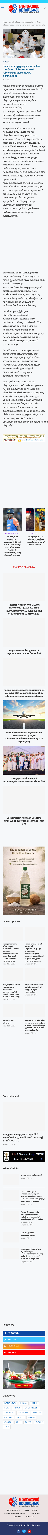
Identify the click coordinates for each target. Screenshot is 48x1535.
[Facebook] (18, 1531)
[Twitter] (24, 1531)
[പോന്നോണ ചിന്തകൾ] (11, 1179)
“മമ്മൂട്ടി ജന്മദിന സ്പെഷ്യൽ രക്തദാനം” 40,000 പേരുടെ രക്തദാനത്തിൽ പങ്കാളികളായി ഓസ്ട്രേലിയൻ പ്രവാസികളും (11, 952)
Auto (6, 1427)
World (35, 1403)
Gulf (18, 1422)
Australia (8, 1413)
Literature (23, 1413)
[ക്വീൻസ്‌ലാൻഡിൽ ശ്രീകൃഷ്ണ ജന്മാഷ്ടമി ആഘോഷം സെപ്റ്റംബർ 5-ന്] (24, 800)
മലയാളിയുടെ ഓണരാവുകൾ (28, 1234)
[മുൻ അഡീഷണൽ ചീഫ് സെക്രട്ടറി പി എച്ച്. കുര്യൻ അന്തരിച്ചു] (35, 974)
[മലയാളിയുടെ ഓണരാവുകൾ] (11, 1237)
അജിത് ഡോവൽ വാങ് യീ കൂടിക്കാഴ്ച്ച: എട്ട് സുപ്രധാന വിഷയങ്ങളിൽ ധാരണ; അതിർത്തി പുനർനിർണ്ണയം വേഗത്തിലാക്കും (34, 952)
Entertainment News (14, 1514)
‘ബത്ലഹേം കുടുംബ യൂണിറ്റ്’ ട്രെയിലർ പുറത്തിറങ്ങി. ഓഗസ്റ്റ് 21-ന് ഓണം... (23, 1138)
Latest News (10, 1403)
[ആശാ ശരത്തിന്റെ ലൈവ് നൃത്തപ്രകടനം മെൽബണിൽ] (24, 632)
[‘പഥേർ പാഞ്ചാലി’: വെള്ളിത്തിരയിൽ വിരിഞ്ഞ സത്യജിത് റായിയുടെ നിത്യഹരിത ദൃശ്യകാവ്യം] (11, 1216)
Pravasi (16, 1408)
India (6, 1408)
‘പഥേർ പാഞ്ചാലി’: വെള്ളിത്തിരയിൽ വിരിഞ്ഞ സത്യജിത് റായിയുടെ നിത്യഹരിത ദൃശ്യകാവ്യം (32, 1217)
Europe (39, 1422)
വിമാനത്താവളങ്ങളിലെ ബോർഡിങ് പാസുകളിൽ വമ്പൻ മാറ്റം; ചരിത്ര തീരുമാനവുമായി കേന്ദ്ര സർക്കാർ (24, 693)
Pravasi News (30, 1511)
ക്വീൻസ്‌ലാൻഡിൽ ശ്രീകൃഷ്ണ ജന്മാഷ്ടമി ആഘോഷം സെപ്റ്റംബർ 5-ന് (24, 821)
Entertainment (31, 1408)
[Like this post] (17, 500)
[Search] (45, 9)
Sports (20, 1418)
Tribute (31, 1418)
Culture (8, 1418)
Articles (37, 1413)
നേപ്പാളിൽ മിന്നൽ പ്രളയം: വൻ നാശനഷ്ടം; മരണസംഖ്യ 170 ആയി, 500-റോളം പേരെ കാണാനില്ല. (11, 991)
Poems (28, 1422)
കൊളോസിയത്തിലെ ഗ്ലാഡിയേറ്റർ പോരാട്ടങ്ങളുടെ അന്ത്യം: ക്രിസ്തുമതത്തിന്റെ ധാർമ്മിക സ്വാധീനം (32, 1254)
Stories (7, 1422)
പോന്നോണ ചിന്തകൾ (31, 1175)
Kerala (23, 1403)
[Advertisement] (24, 244)
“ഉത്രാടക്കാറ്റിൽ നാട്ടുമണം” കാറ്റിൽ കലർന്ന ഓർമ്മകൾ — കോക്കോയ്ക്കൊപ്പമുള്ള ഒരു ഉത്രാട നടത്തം (33, 1197)
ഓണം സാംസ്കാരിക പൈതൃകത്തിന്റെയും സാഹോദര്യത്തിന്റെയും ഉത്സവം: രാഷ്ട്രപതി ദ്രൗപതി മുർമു (35, 1025)
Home (5, 22)
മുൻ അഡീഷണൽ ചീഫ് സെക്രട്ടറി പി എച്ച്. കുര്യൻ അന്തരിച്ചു (34, 988)
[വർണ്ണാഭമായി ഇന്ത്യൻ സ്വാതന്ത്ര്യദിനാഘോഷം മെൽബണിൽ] (24, 760)
